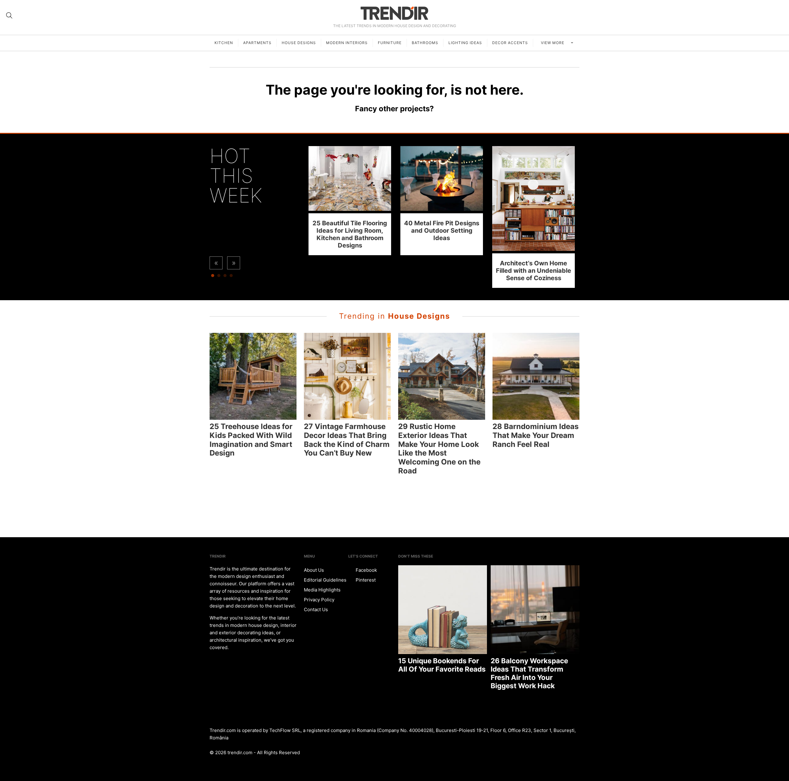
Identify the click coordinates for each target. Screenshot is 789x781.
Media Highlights (322, 590)
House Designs (299, 42)
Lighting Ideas (465, 42)
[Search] (9, 15)
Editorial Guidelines (325, 580)
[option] (350, 200)
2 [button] (219, 277)
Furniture (390, 42)
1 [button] (213, 277)
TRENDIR (394, 13)
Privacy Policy (319, 600)
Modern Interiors (347, 42)
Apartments (257, 42)
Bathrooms (425, 42)
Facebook (365, 570)
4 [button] (231, 277)
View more (553, 42)
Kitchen (224, 42)
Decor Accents (510, 42)
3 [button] (225, 277)
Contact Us (316, 609)
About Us (314, 570)
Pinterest (365, 580)
